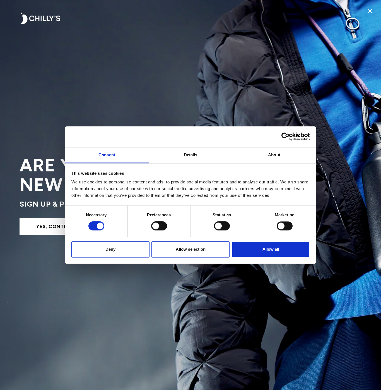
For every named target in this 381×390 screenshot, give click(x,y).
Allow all (270, 249)
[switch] (159, 225)
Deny (110, 249)
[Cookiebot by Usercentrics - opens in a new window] (285, 136)
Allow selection (191, 249)
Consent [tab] (106, 154)
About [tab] (274, 154)
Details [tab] (190, 154)
